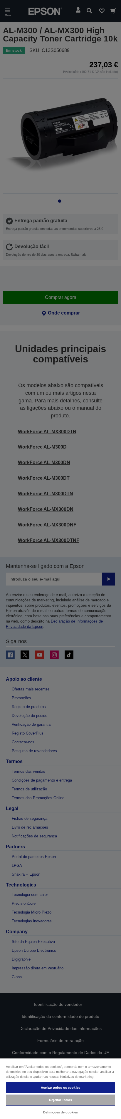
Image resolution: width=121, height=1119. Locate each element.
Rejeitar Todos (60, 1100)
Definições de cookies (60, 1112)
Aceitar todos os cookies (60, 1087)
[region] (60, 1088)
